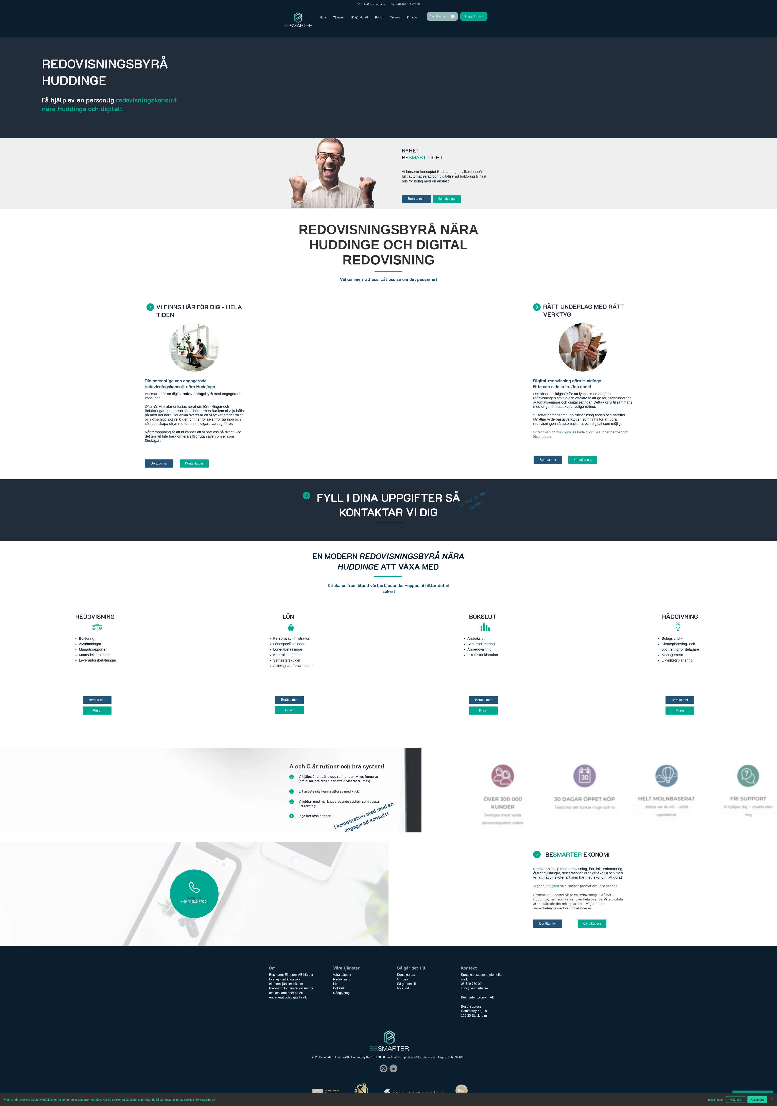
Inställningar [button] (715, 1099)
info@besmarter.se (474, 988)
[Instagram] (383, 1068)
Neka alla (736, 1099)
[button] (442, 16)
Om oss (402, 979)
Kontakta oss (406, 974)
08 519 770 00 (471, 984)
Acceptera (757, 1099)
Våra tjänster (342, 974)
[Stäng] (772, 1099)
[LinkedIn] (393, 1068)
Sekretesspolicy (205, 1099)
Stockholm (479, 1015)
